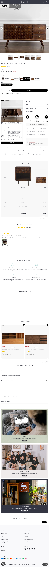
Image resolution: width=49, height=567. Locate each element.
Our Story (2, 530)
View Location (24, 510)
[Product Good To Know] (12, 122)
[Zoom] (24, 28)
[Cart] (47, 2)
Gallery (2, 531)
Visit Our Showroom (4, 539)
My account (26, 541)
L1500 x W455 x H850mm (6, 84)
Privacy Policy (27, 564)
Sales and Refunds (27, 534)
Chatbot (38, 371)
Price (2, 69)
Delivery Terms (26, 533)
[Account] (44, 2)
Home (2, 61)
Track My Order (27, 530)
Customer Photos (4, 534)
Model (2, 75)
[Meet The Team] (24, 457)
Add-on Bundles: (32, 142)
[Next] (47, 28)
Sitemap (33, 564)
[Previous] (2, 28)
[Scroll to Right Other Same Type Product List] (46, 361)
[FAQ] (24, 422)
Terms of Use (20, 564)
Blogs (2, 536)
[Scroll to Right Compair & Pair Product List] (43, 217)
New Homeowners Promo (28, 539)
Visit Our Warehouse (4, 541)
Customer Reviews (4, 533)
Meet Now (24, 475)
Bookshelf (30, 143)
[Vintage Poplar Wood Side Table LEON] (23, 176)
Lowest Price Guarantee (28, 538)
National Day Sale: (32, 139)
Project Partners (4, 538)
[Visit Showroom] (24, 492)
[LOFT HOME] (24, 2)
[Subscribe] (44, 522)
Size (2, 82)
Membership (26, 531)
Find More (24, 440)
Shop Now (23, 213)
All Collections (3, 542)
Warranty (26, 536)
